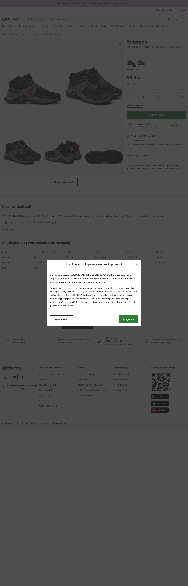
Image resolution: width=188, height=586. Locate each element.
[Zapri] (136, 264)
